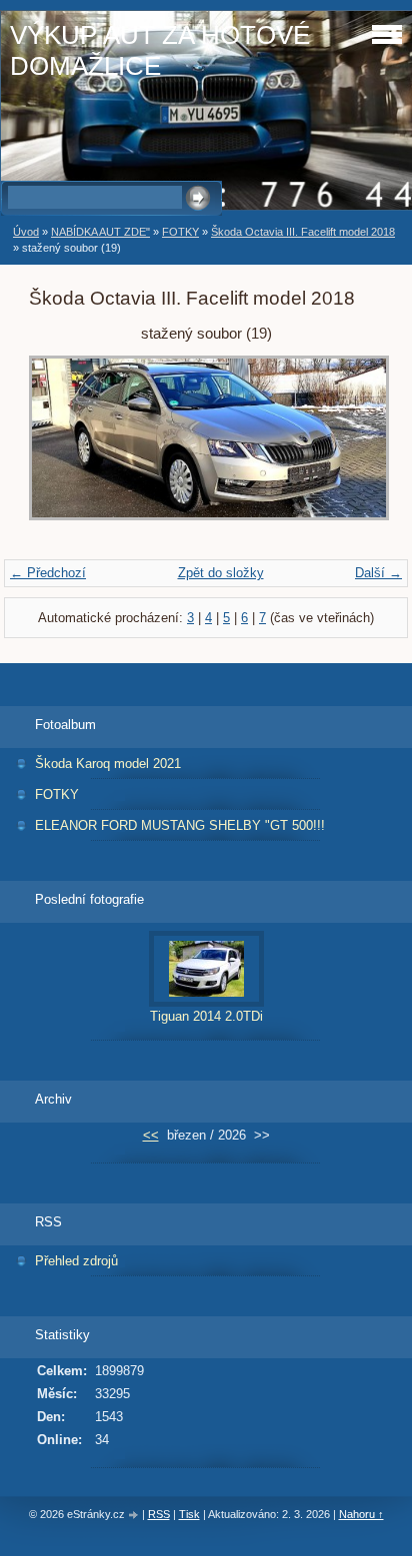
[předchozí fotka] (61, 447)
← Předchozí (48, 572)
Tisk (189, 1514)
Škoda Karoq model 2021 (108, 763)
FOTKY (180, 232)
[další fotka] (350, 447)
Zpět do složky (221, 572)
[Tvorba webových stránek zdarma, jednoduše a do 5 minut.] (135, 1515)
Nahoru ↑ (361, 1514)
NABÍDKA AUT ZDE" (100, 232)
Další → (378, 572)
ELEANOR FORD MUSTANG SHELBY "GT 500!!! (180, 825)
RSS (159, 1514)
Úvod (26, 232)
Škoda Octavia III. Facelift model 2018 (303, 232)
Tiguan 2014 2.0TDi (206, 1016)
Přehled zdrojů (76, 1260)
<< (151, 1135)
